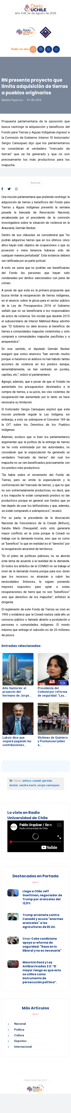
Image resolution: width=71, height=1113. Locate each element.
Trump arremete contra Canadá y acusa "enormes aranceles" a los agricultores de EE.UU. (43, 921)
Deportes (20, 1041)
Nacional (35, 182)
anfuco (27, 780)
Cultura (19, 1035)
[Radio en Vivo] (33, 49)
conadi (36, 780)
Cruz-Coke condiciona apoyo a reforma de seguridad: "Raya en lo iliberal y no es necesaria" (42, 945)
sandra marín (27, 785)
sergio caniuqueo (48, 785)
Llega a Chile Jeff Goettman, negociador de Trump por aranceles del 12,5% (42, 897)
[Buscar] (48, 49)
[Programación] (40, 49)
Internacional (23, 1046)
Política (19, 1029)
